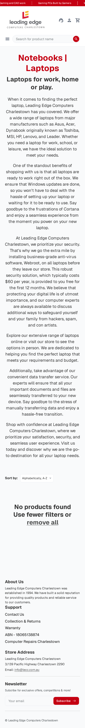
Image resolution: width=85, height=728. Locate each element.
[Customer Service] (61, 20)
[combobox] (46, 39)
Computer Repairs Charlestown (32, 641)
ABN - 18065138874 (22, 634)
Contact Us (14, 614)
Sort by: (11, 478)
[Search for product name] (76, 39)
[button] (77, 20)
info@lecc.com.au (26, 670)
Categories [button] (7, 38)
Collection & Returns (23, 621)
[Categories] (7, 38)
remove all (42, 522)
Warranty (12, 627)
